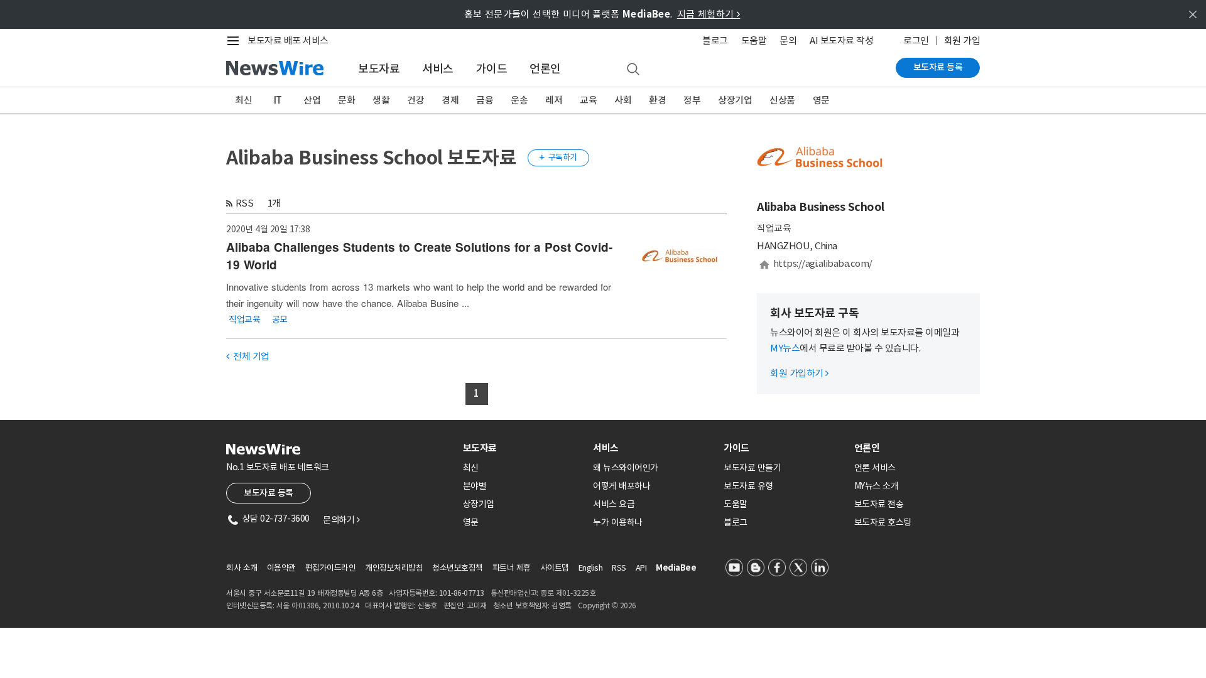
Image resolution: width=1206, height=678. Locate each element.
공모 (280, 319)
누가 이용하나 (618, 522)
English (591, 567)
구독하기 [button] (558, 157)
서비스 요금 (613, 504)
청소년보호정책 (457, 567)
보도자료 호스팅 (882, 522)
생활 (380, 100)
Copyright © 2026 (607, 605)
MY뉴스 (785, 348)
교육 (588, 100)
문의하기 (341, 519)
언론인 (545, 69)
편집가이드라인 (330, 567)
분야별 (475, 486)
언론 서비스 (875, 467)
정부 (691, 100)
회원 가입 (962, 40)
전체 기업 (247, 356)
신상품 (782, 100)
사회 (622, 100)
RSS (245, 203)
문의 (788, 40)
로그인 (916, 40)
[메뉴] (235, 41)
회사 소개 (242, 567)
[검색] (633, 70)
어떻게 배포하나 (621, 486)
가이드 (492, 69)
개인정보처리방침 (394, 567)
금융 (484, 100)
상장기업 (735, 100)
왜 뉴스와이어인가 (625, 467)
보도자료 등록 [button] (268, 492)
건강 (415, 100)
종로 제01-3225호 (567, 593)
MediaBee (676, 567)
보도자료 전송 (879, 504)
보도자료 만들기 (752, 467)
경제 (450, 100)
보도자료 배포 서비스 (288, 40)
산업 (311, 100)
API (641, 567)
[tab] (523, 448)
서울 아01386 (297, 605)
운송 (519, 100)
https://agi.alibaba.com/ (822, 263)
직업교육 (244, 319)
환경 (657, 100)
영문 (821, 100)
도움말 (754, 40)
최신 (243, 100)
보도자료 (378, 69)
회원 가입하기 (799, 373)
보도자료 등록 (938, 67)
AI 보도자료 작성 (841, 40)
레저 (553, 100)
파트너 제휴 (511, 567)
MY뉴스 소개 (876, 486)
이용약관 (281, 567)
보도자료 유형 (748, 486)
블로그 (715, 40)
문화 (346, 100)
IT (278, 100)
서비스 (438, 69)
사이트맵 (554, 567)
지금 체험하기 (709, 14)
